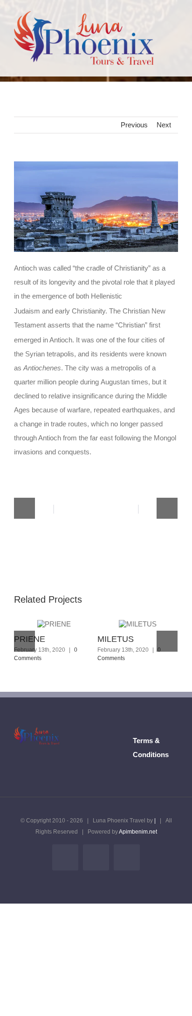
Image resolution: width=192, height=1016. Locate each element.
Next (164, 125)
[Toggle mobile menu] (174, 25)
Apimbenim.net (138, 831)
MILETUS (115, 639)
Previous (134, 125)
